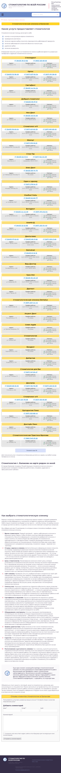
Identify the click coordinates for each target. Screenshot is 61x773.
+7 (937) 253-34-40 (40, 226)
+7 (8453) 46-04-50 (30, 116)
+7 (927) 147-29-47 (30, 372)
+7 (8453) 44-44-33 (21, 212)
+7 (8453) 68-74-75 (31, 171)
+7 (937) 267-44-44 (30, 303)
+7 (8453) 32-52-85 (21, 226)
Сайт (41, 708)
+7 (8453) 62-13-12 (21, 157)
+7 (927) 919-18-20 (30, 143)
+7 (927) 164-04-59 (40, 157)
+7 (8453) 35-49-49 (31, 278)
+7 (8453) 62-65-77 (31, 198)
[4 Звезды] (53, 66)
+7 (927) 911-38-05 (49, 74)
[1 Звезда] (47, 64)
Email (24, 708)
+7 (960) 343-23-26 (31, 438)
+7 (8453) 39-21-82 (21, 61)
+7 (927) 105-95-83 (40, 400)
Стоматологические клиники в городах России (42, 759)
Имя (5, 708)
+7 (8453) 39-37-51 (30, 102)
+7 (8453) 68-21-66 (31, 239)
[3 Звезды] (46, 66)
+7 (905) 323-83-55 (40, 61)
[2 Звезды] (53, 64)
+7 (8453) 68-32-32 (12, 386)
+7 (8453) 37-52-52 (12, 239)
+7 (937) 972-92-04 (40, 212)
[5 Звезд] (50, 67)
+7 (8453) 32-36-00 (12, 74)
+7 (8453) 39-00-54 (12, 129)
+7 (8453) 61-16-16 (30, 253)
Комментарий (8, 714)
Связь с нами (35, 761)
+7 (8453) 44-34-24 (30, 88)
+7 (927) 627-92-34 (31, 74)
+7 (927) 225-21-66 (49, 239)
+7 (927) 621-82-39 (31, 129)
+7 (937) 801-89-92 (50, 129)
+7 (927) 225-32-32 (49, 386)
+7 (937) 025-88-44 (31, 413)
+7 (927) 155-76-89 (31, 386)
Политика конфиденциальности (22, 770)
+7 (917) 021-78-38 (21, 400)
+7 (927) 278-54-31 (30, 184)
